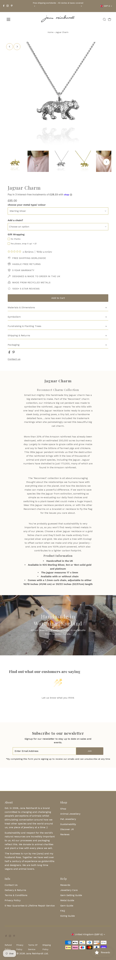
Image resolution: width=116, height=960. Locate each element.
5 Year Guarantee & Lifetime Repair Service (30, 905)
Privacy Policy (13, 900)
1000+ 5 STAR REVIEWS (26, 288)
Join (90, 751)
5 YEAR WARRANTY (23, 270)
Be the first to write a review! (58, 705)
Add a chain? (15, 220)
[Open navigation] (17, 19)
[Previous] (34, 6)
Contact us (14, 359)
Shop (63, 808)
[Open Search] (104, 19)
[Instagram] (7, 6)
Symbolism (14, 316)
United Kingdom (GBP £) (89, 934)
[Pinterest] (11, 6)
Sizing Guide (67, 915)
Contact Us (11, 885)
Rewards (65, 885)
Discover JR (67, 829)
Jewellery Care (69, 890)
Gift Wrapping (16, 234)
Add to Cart (58, 298)
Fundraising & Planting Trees (24, 326)
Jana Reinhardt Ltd (37, 953)
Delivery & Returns (15, 890)
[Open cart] (109, 19)
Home (50, 32)
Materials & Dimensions (21, 307)
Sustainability (68, 824)
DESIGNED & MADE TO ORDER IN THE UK (36, 276)
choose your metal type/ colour (27, 204)
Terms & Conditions (16, 895)
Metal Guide (67, 900)
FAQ (62, 910)
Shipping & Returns (19, 335)
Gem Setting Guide (71, 895)
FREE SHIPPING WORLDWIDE (29, 258)
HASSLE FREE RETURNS (26, 264)
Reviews (64, 834)
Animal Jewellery (70, 813)
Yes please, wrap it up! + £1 (24, 243)
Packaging (13, 344)
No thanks (16, 239)
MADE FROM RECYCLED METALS (31, 282)
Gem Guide (66, 905)
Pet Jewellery (68, 819)
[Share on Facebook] (9, 352)
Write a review (44, 251)
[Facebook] (3, 6)
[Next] (81, 6)
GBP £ (107, 6)
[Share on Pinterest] (13, 352)
